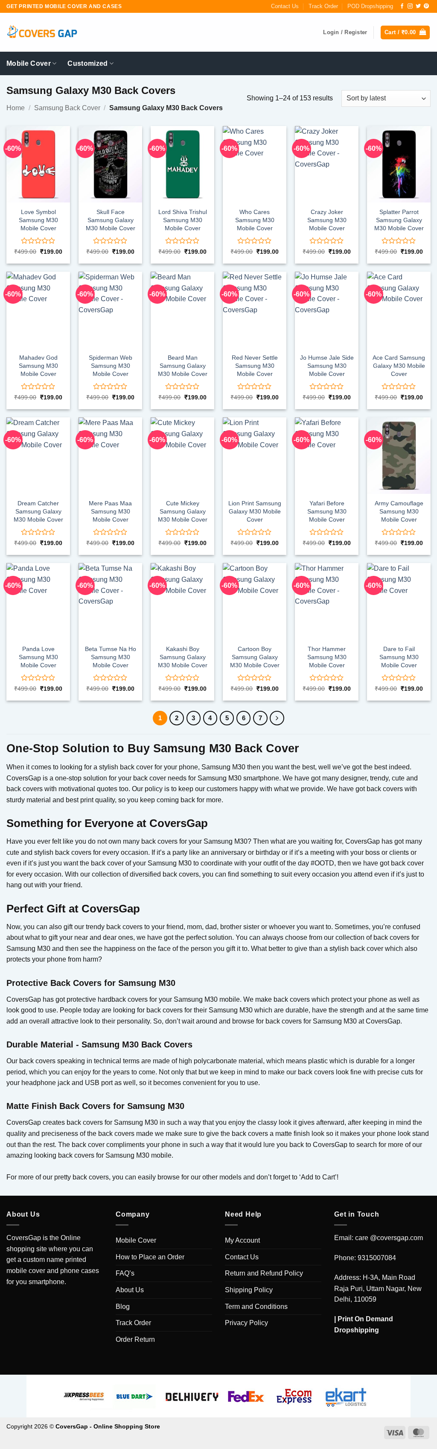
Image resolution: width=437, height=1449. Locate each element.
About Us (130, 1290)
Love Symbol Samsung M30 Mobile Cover (38, 219)
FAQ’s (125, 1273)
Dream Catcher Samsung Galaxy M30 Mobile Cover (38, 511)
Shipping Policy (249, 1290)
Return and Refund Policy (264, 1273)
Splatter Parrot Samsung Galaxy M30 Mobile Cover (399, 219)
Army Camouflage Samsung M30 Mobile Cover (399, 511)
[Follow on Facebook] (402, 6)
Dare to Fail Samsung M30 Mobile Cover (399, 656)
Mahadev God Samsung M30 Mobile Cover (38, 365)
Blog (123, 1306)
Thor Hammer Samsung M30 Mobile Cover (327, 656)
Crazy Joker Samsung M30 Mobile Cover (327, 219)
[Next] (277, 718)
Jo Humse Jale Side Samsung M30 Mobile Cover (327, 365)
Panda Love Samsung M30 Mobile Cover (38, 656)
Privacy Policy (246, 1322)
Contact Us (285, 6)
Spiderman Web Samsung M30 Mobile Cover (110, 365)
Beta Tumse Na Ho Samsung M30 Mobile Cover (110, 656)
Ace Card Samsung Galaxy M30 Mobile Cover (399, 365)
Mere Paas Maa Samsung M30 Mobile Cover (110, 511)
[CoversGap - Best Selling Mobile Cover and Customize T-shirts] (41, 33)
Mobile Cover (28, 63)
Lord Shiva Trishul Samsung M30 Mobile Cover (182, 219)
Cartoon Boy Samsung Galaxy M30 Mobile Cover (255, 656)
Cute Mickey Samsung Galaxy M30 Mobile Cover (182, 511)
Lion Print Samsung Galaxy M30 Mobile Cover (254, 511)
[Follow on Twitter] (418, 6)
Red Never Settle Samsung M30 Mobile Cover (255, 365)
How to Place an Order (150, 1257)
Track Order (323, 6)
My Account (242, 1240)
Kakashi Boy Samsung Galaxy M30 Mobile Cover (182, 656)
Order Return (135, 1339)
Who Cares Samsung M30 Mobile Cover (254, 219)
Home (15, 107)
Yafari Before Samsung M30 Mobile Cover (327, 511)
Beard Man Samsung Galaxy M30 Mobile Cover (182, 365)
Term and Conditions (256, 1306)
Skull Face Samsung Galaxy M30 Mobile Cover (110, 219)
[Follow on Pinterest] (426, 6)
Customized (87, 63)
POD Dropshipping (370, 6)
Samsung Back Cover (67, 107)
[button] (405, 33)
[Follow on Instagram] (410, 6)
